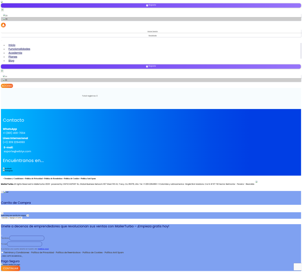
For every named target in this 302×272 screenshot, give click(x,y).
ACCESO (7, 86)
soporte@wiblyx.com (17, 151)
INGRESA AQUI (43, 249)
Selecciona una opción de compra (13, 215)
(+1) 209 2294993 (14, 142)
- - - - (64, 252)
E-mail (4, 244)
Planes (12, 56)
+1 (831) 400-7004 (14, 133)
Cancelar (5, 218)
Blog (11, 60)
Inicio (11, 45)
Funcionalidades (19, 49)
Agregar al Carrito (15, 218)
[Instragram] (8, 171)
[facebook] (7, 168)
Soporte (152, 4)
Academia (15, 53)
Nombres (5, 238)
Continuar (10, 268)
